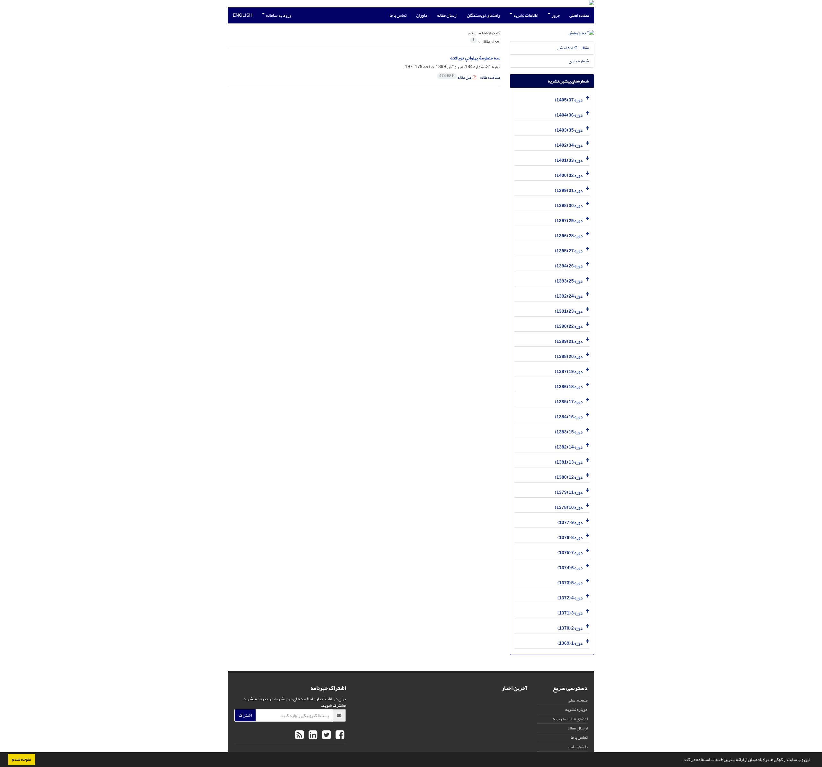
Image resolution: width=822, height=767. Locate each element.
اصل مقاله (456, 77)
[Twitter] (325, 735)
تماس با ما (398, 15)
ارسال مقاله (447, 15)
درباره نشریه (576, 709)
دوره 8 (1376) (570, 537)
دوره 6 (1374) (570, 567)
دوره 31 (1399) (569, 190)
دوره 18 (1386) (569, 386)
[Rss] (299, 735)
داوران (421, 15)
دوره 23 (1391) (569, 311)
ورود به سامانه (278, 15)
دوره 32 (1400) (569, 175)
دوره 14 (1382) (569, 447)
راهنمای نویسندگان (483, 15)
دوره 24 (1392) (569, 296)
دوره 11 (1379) (569, 492)
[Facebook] (339, 735)
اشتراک (245, 715)
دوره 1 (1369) (570, 643)
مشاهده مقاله (490, 77)
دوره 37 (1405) (569, 100)
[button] (681, 760)
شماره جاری (579, 61)
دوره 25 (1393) (569, 281)
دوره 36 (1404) (569, 115)
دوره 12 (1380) (569, 477)
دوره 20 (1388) (569, 356)
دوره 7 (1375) (570, 552)
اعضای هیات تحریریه (570, 718)
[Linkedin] (312, 735)
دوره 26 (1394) (569, 266)
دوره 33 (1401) (569, 160)
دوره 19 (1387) (569, 371)
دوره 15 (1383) (569, 432)
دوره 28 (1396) (569, 235)
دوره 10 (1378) (569, 507)
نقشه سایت (578, 746)
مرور (555, 15)
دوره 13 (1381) (569, 462)
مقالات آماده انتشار (572, 47)
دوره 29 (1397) (569, 220)
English (242, 15)
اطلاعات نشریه (525, 15)
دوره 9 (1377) (570, 522)
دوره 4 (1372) (570, 598)
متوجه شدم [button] (21, 759)
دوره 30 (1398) (569, 205)
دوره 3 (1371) (570, 613)
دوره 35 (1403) (569, 130)
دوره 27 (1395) (569, 251)
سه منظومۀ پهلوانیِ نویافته (475, 58)
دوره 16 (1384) (569, 417)
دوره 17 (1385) (569, 401)
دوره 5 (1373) (570, 583)
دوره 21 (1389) (569, 341)
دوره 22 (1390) (569, 326)
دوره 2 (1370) (570, 628)
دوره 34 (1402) (569, 145)
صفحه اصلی (579, 15)
